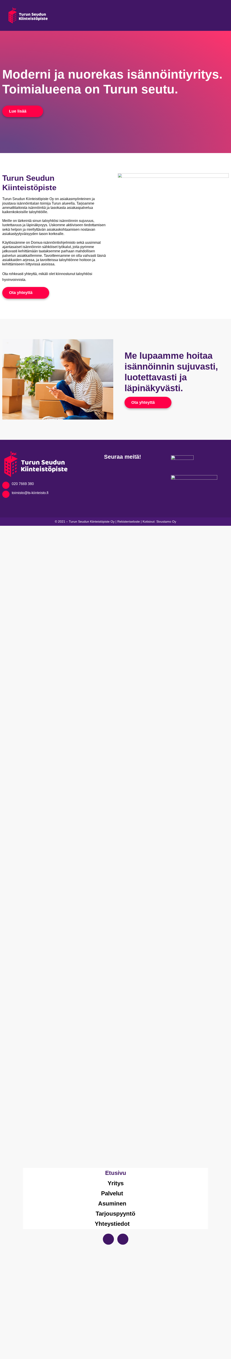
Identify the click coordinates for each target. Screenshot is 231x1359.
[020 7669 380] (5, 485)
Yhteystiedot (112, 1223)
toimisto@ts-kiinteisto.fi (30, 493)
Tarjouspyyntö (115, 1213)
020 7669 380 (23, 484)
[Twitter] (122, 1239)
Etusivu (115, 1172)
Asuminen (112, 1203)
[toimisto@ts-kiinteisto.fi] (5, 494)
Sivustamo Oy (166, 521)
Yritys (116, 1183)
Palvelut (112, 1193)
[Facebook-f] (108, 1239)
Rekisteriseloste (128, 521)
